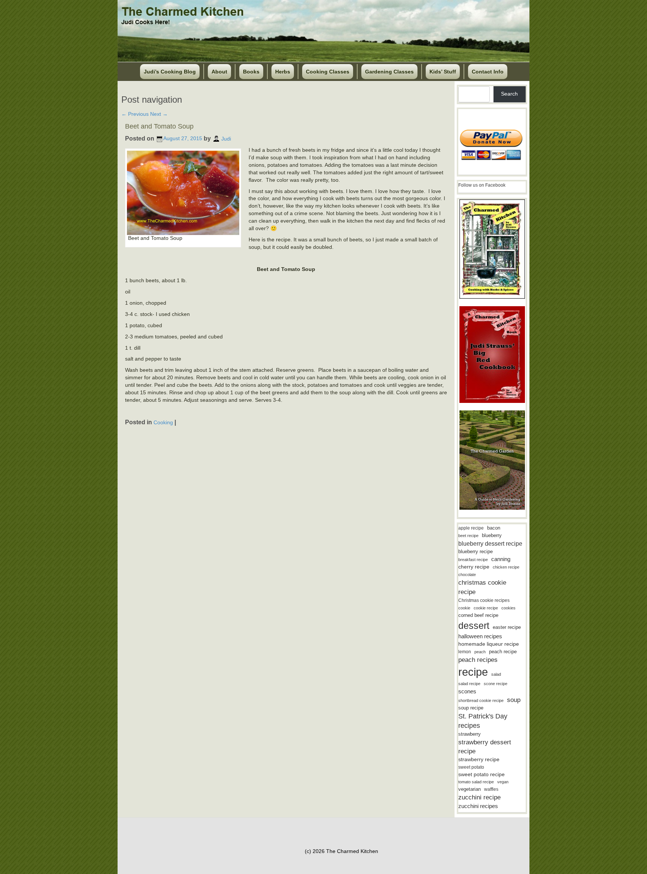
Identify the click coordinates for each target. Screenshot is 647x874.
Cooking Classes (327, 72)
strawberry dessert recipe (484, 747)
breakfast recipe (473, 559)
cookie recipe (486, 608)
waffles (491, 789)
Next (159, 114)
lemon (464, 651)
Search (509, 94)
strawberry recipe (478, 759)
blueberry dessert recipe (490, 543)
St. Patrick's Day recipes (482, 720)
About (219, 72)
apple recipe (471, 528)
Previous (135, 114)
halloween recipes (480, 636)
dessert (473, 625)
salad (496, 674)
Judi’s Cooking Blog (170, 72)
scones (467, 691)
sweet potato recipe (481, 774)
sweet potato (471, 767)
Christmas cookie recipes (484, 600)
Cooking (163, 422)
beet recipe (468, 535)
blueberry (492, 535)
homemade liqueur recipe (488, 644)
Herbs (282, 72)
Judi (226, 138)
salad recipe (469, 683)
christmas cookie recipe (482, 587)
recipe (473, 672)
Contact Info (488, 72)
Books (251, 72)
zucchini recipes (478, 806)
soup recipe (470, 708)
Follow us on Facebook (481, 185)
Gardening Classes (389, 72)
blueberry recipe (475, 551)
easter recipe (507, 627)
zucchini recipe (479, 797)
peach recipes (478, 659)
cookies (508, 608)
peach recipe (503, 651)
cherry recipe (473, 567)
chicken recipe (506, 567)
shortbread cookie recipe (481, 700)
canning (500, 559)
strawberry (469, 734)
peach (480, 652)
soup (513, 699)
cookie (464, 608)
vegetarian (469, 789)
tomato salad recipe (476, 782)
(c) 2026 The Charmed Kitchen (341, 851)
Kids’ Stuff (442, 72)
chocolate (467, 574)
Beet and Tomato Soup (159, 126)
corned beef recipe (478, 615)
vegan (502, 782)
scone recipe (495, 683)
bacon (493, 528)
